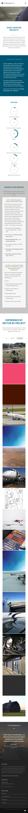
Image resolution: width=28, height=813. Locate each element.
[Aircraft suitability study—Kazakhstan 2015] (16, 523)
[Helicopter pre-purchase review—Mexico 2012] (16, 378)
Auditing (12, 338)
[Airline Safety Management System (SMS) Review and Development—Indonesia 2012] (16, 399)
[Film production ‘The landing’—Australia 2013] (16, 710)
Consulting (19, 338)
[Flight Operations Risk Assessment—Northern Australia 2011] (16, 544)
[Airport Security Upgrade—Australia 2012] (16, 669)
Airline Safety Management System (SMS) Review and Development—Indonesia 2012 (14, 386)
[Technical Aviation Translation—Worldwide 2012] (16, 440)
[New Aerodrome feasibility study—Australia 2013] (16, 461)
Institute (16, 775)
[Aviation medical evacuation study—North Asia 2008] (16, 586)
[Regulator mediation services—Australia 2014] (16, 565)
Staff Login (4, 793)
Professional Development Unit (8, 775)
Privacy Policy (4, 799)
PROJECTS (16, 348)
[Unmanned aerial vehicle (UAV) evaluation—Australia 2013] (16, 357)
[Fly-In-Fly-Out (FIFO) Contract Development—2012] (16, 482)
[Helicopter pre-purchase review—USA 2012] (16, 690)
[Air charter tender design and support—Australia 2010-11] (16, 607)
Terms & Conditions (6, 796)
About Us (13, 16)
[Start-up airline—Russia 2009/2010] (16, 420)
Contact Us (4, 802)
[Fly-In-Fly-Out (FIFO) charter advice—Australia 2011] (16, 627)
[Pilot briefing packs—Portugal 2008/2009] (16, 503)
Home (9, 16)
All (6, 338)
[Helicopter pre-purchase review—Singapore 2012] (16, 648)
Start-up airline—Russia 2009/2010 (14, 408)
